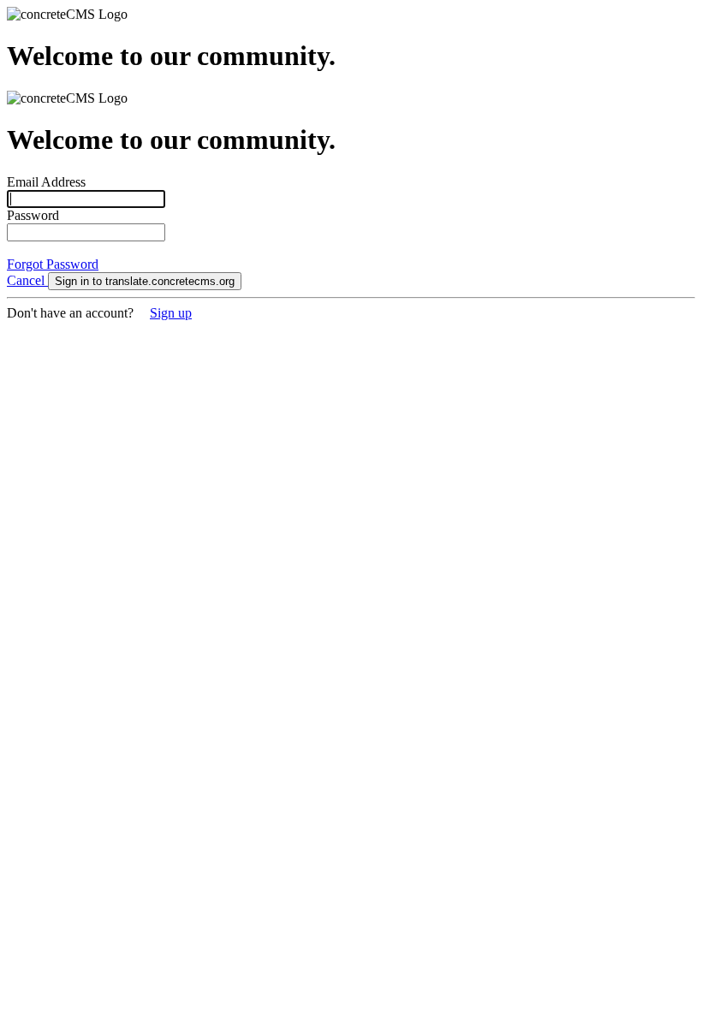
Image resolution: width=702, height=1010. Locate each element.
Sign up (171, 313)
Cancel (27, 280)
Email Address (46, 182)
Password (33, 215)
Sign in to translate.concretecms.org (145, 281)
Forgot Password (52, 264)
